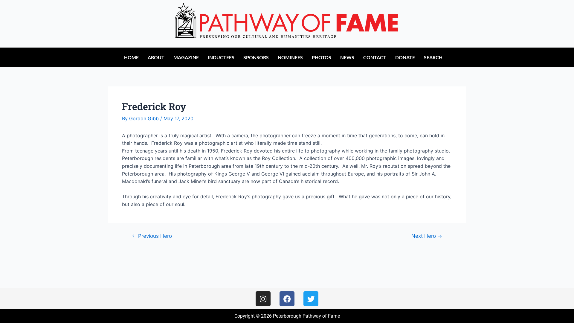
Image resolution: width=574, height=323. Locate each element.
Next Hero (426, 235)
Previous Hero (152, 235)
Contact (374, 57)
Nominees (290, 57)
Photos (321, 57)
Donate (405, 57)
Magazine (186, 57)
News (347, 57)
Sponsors (256, 57)
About (156, 57)
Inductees (221, 57)
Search (433, 57)
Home (131, 57)
